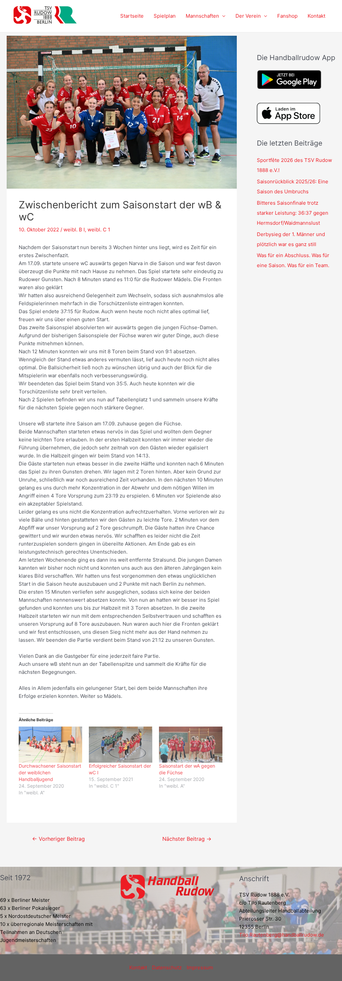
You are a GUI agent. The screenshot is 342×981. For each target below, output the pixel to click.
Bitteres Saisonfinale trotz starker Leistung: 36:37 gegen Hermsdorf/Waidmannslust (292, 213)
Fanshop (287, 16)
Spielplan (165, 16)
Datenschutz (167, 967)
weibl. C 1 (99, 229)
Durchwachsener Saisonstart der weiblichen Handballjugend (50, 772)
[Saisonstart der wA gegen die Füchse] (190, 745)
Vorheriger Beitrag (58, 839)
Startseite (132, 16)
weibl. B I (74, 229)
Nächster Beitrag (186, 839)
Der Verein (248, 16)
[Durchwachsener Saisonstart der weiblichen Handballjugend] (50, 745)
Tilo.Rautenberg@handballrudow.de (281, 935)
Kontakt (316, 16)
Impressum (200, 967)
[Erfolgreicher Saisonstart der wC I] (120, 745)
